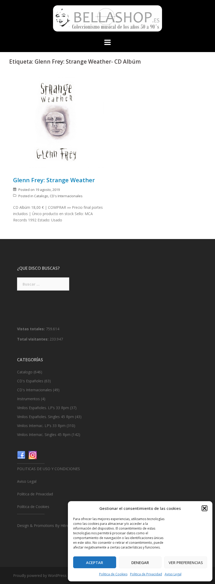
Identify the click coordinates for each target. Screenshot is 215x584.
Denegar (140, 562)
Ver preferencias (186, 562)
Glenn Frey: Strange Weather (54, 180)
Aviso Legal (173, 574)
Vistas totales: (31, 328)
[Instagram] (33, 454)
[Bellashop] (107, 19)
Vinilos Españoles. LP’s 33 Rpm (43, 407)
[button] (204, 508)
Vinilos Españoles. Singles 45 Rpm (45, 416)
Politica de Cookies (113, 574)
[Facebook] (21, 454)
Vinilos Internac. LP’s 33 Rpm (41, 425)
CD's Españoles (30, 380)
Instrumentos (28, 398)
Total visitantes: (33, 339)
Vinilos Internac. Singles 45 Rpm (44, 434)
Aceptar (94, 562)
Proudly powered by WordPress (40, 575)
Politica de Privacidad (146, 574)
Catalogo (41, 196)
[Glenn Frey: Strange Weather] (58, 122)
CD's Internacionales (66, 196)
